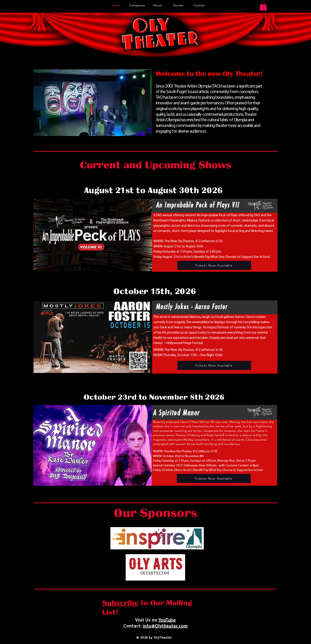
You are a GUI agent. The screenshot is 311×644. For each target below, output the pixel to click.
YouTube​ (167, 620)
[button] (263, 6)
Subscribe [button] (120, 603)
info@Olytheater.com (165, 626)
